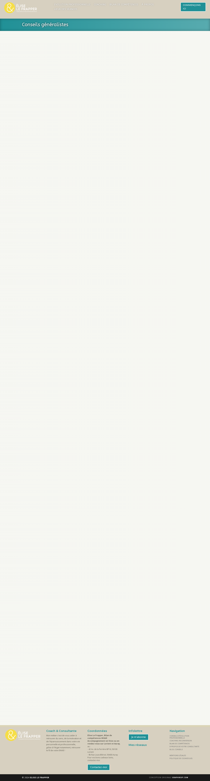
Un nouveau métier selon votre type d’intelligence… (62, 419)
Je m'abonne (138, 737)
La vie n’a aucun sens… (41, 282)
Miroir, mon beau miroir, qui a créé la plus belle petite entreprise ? (73, 456)
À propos (148, 5)
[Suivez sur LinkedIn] (139, 751)
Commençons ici (192, 7)
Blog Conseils (176, 749)
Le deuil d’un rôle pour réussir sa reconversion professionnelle (70, 145)
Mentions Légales (178, 755)
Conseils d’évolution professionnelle (179, 737)
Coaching (100, 5)
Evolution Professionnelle (72, 5)
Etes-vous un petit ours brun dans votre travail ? (60, 593)
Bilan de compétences (123, 5)
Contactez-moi (98, 767)
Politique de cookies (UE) (181, 758)
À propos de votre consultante (184, 746)
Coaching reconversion (181, 740)
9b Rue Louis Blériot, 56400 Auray (103, 754)
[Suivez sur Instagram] (146, 751)
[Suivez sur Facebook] (132, 751)
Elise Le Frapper (37, 150)
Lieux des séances (65, 9)
